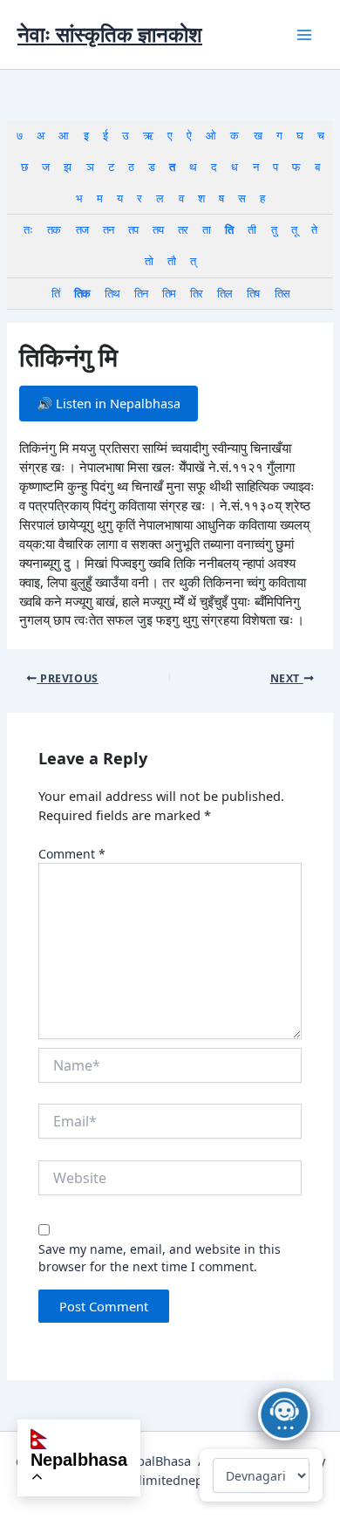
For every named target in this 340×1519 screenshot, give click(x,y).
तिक (82, 293)
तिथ (112, 293)
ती (251, 229)
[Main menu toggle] (304, 35)
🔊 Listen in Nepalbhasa (108, 403)
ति (229, 229)
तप (133, 229)
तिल (224, 293)
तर (182, 229)
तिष (253, 293)
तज (82, 229)
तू (293, 229)
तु (273, 229)
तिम (168, 293)
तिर (196, 293)
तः (28, 229)
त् (192, 261)
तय (158, 229)
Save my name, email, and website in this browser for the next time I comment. (159, 1258)
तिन (140, 293)
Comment (71, 853)
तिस (282, 293)
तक (53, 229)
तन (108, 229)
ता (206, 229)
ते (313, 229)
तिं (55, 293)
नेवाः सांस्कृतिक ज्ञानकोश (109, 34)
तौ (171, 261)
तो (149, 261)
